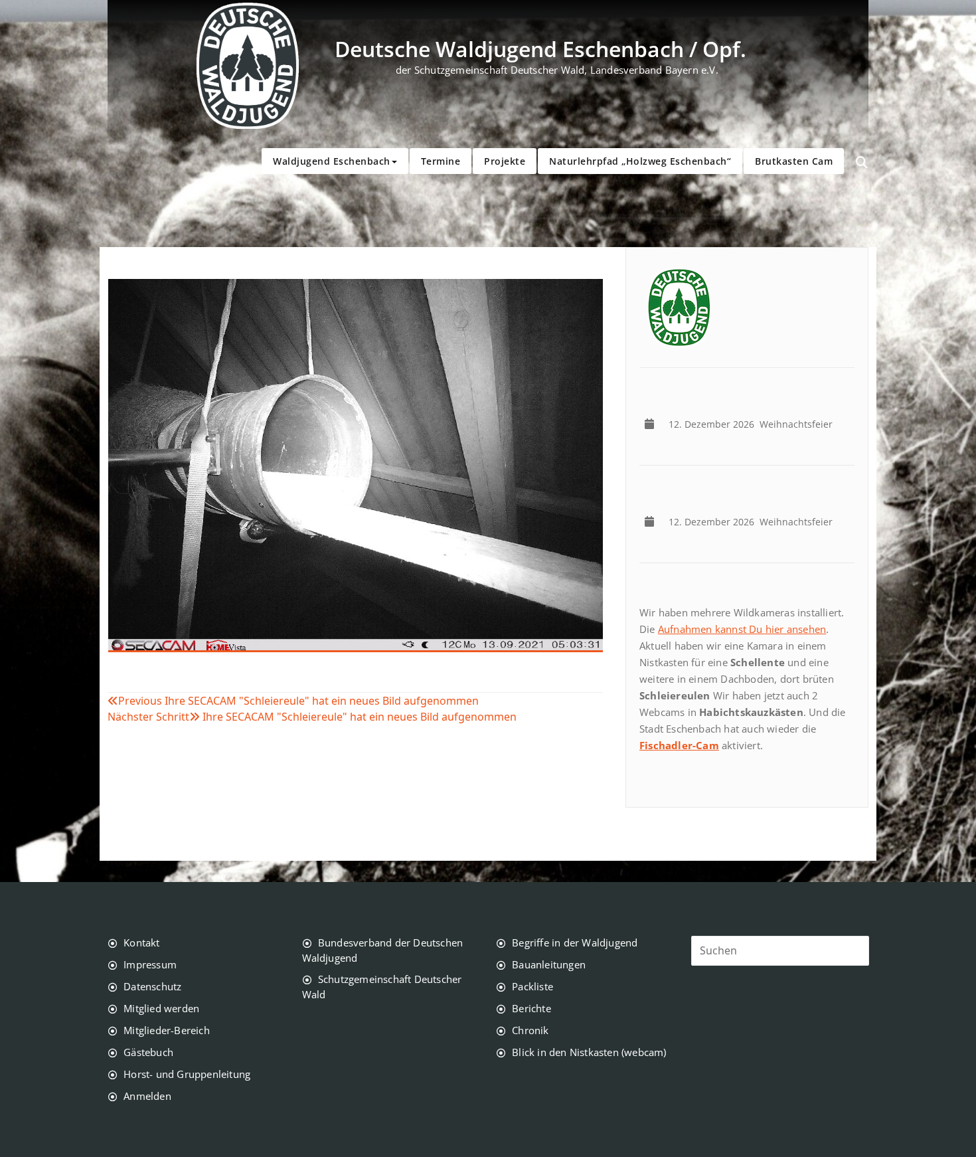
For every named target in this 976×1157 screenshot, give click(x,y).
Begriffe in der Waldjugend (574, 942)
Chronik (530, 1030)
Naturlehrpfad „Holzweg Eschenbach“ (640, 161)
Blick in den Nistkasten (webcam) (589, 1052)
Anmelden (147, 1096)
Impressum (150, 964)
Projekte (504, 161)
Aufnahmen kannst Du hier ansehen (742, 629)
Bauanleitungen (549, 964)
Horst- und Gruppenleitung (186, 1074)
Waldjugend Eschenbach (331, 161)
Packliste (532, 986)
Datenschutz (152, 986)
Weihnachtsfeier (753, 424)
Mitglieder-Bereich (166, 1030)
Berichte (531, 1008)
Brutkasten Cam (794, 161)
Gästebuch (148, 1052)
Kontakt (141, 942)
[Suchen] (862, 162)
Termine (441, 161)
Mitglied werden (161, 1008)
